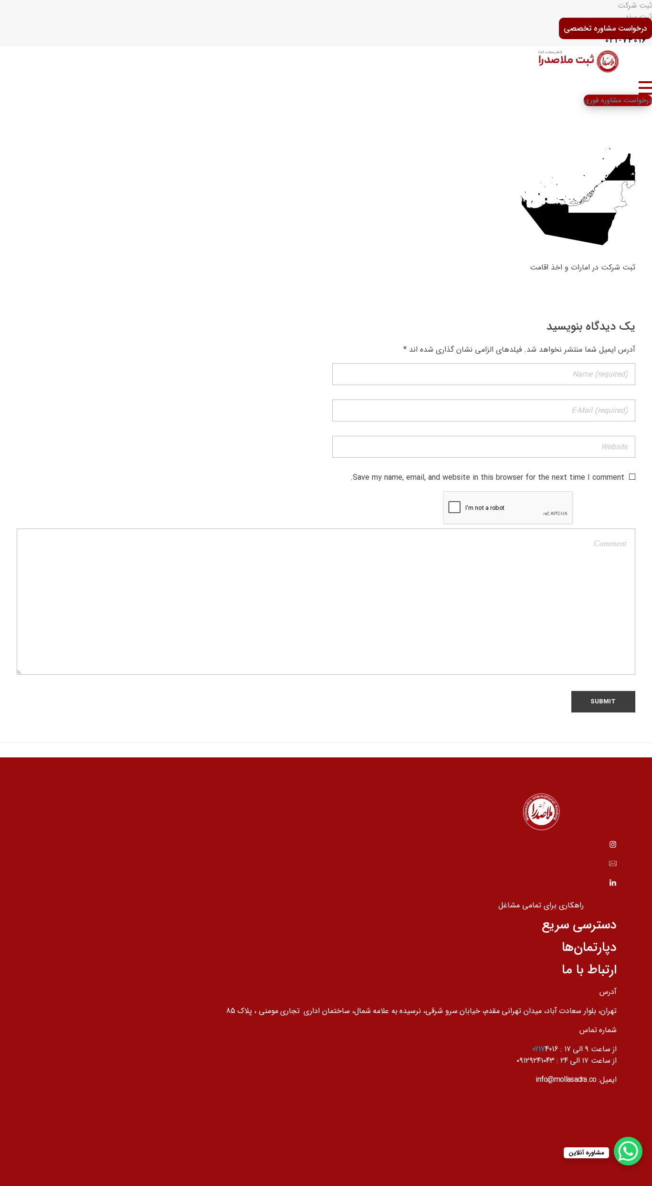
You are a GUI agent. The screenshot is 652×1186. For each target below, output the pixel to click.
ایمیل (608, 1080)
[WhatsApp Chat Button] (628, 1151)
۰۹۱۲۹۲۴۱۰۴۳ (535, 1061)
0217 (538, 1049)
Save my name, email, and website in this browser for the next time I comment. (487, 478)
